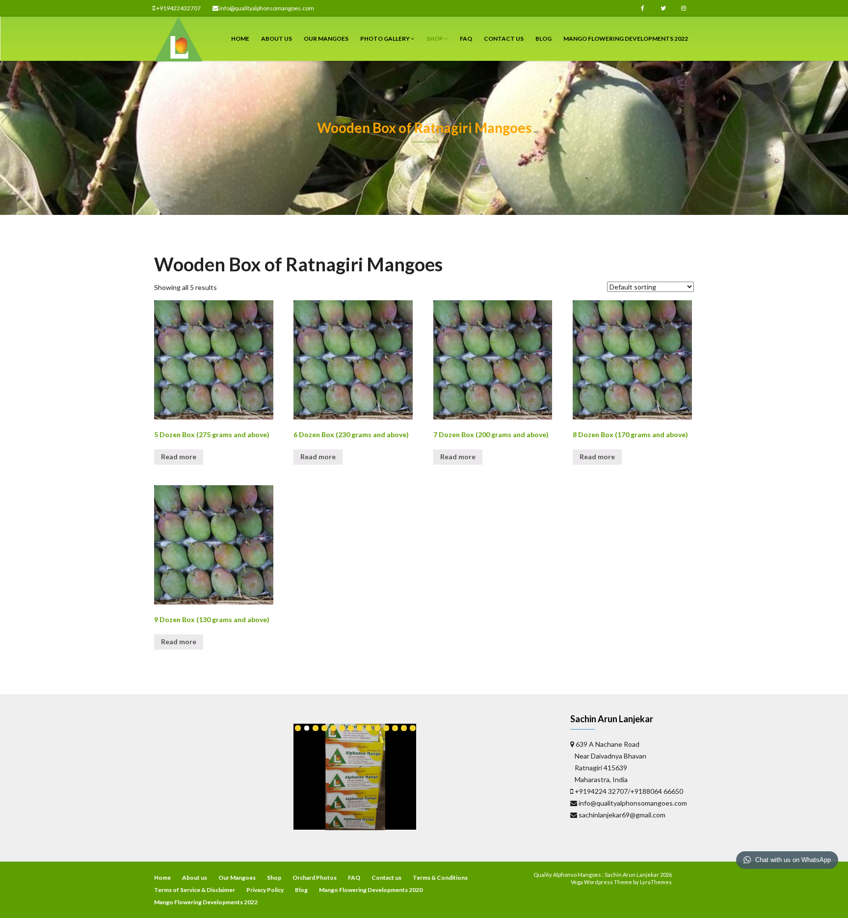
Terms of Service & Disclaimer (194, 889)
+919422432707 (178, 8)
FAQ (466, 38)
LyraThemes (656, 882)
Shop (435, 38)
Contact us (504, 38)
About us (276, 38)
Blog (543, 38)
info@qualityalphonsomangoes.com (266, 8)
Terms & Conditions (440, 877)
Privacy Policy (265, 889)
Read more (178, 456)
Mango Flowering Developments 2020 (371, 889)
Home (240, 38)
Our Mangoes (326, 38)
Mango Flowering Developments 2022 (625, 38)
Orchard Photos (314, 877)
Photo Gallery (385, 38)
